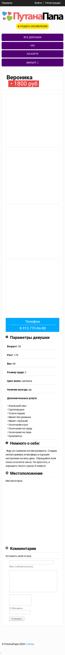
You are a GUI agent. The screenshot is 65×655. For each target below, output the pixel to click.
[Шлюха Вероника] (32, 202)
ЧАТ (32, 45)
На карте (32, 53)
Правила (7, 2)
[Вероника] (32, 122)
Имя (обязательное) (21, 566)
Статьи (29, 644)
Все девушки (32, 37)
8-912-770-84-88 (33, 328)
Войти (38, 2)
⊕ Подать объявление (33, 26)
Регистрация (52, 2)
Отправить (16, 619)
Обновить (17, 608)
